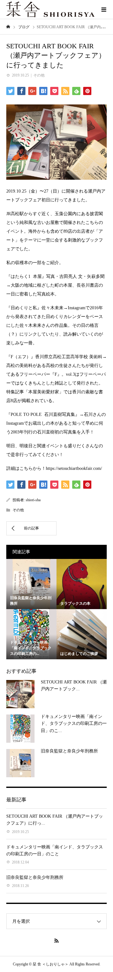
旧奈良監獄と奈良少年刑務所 (69, 751)
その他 (39, 75)
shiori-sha (33, 500)
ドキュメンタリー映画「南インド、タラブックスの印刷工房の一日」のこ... (74, 723)
